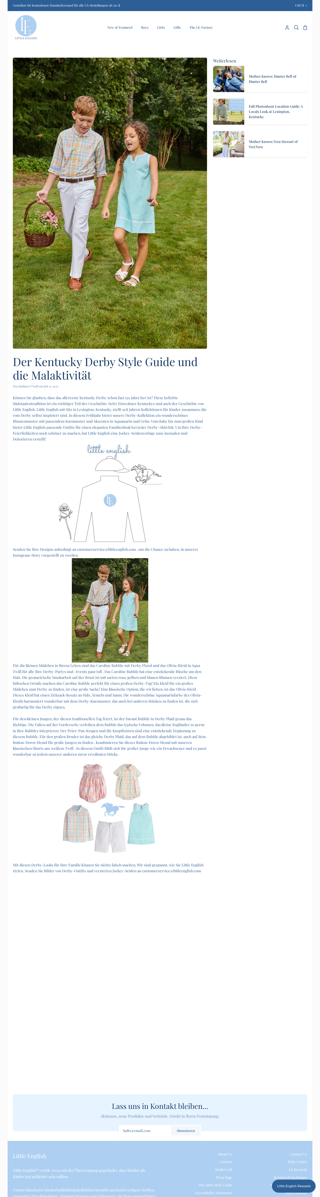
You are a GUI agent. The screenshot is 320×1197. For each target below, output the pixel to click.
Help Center (297, 1161)
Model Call (223, 1169)
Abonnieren (185, 1130)
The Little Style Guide (215, 1185)
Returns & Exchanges (290, 1177)
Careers (226, 1161)
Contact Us (298, 1154)
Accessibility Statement (213, 1192)
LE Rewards (298, 1169)
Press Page (224, 1177)
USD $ (299, 5)
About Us (225, 1154)
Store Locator (296, 1192)
